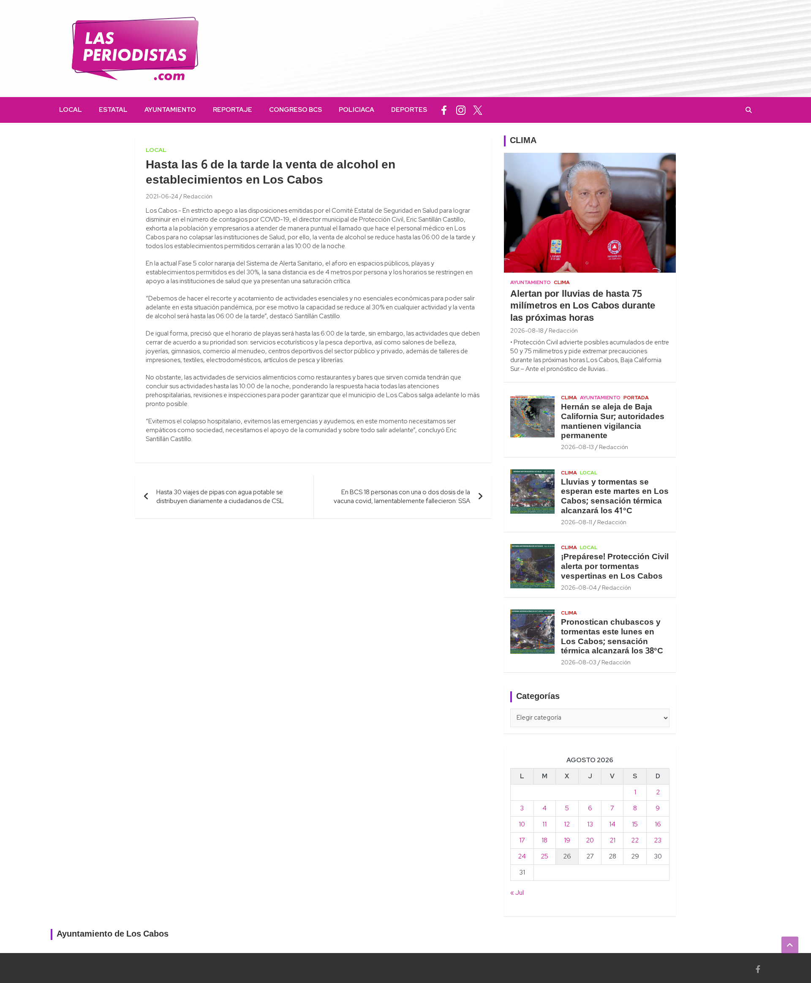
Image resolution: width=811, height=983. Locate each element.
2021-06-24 (162, 196)
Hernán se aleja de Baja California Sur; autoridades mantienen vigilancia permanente (612, 422)
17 (522, 840)
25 (544, 856)
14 (612, 824)
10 (522, 824)
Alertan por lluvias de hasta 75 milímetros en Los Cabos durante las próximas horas (582, 306)
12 (567, 824)
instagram (460, 110)
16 (658, 824)
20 (590, 840)
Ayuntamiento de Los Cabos (113, 934)
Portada (636, 397)
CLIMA (523, 141)
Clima (562, 282)
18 (544, 840)
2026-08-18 (527, 330)
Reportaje (232, 110)
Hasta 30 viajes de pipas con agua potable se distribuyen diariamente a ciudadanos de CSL (220, 496)
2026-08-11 (576, 522)
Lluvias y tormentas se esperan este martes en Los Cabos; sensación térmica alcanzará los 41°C (615, 497)
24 (522, 856)
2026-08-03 (578, 662)
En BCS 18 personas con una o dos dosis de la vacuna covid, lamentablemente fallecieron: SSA (402, 496)
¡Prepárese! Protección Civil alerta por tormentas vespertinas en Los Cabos (615, 566)
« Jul (517, 892)
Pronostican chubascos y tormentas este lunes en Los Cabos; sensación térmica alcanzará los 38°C (612, 637)
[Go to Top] (789, 945)
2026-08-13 (577, 447)
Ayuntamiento (170, 110)
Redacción (197, 196)
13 (590, 824)
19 (567, 840)
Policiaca (356, 110)
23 (657, 840)
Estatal (113, 110)
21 (612, 840)
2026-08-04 (579, 587)
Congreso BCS (295, 110)
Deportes (409, 110)
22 (635, 840)
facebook (443, 110)
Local (70, 110)
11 (544, 824)
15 (635, 824)
